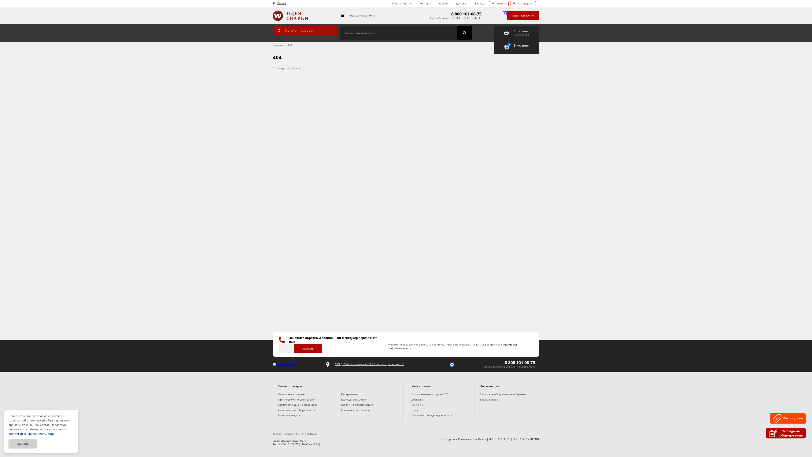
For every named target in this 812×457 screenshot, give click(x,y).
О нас (414, 410)
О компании (399, 3)
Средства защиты (289, 415)
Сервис (443, 3)
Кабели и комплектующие (357, 404)
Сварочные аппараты (291, 394)
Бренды (479, 3)
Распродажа (523, 3)
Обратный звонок (523, 15)
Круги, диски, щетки (353, 399)
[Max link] (505, 13)
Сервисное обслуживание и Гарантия (503, 394)
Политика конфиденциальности (431, 415)
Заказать (308, 348)
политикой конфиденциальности (31, 433)
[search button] (464, 33)
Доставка (461, 3)
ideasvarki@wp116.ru (362, 15)
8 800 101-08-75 (466, 14)
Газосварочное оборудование (297, 410)
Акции (498, 3)
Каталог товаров (299, 30)
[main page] (304, 16)
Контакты (426, 3)
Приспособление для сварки (296, 399)
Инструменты (349, 394)
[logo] (285, 364)
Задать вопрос (489, 399)
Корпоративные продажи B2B (430, 394)
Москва (281, 3)
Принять (23, 444)
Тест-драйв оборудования (791, 433)
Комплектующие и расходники (297, 404)
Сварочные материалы (355, 410)
